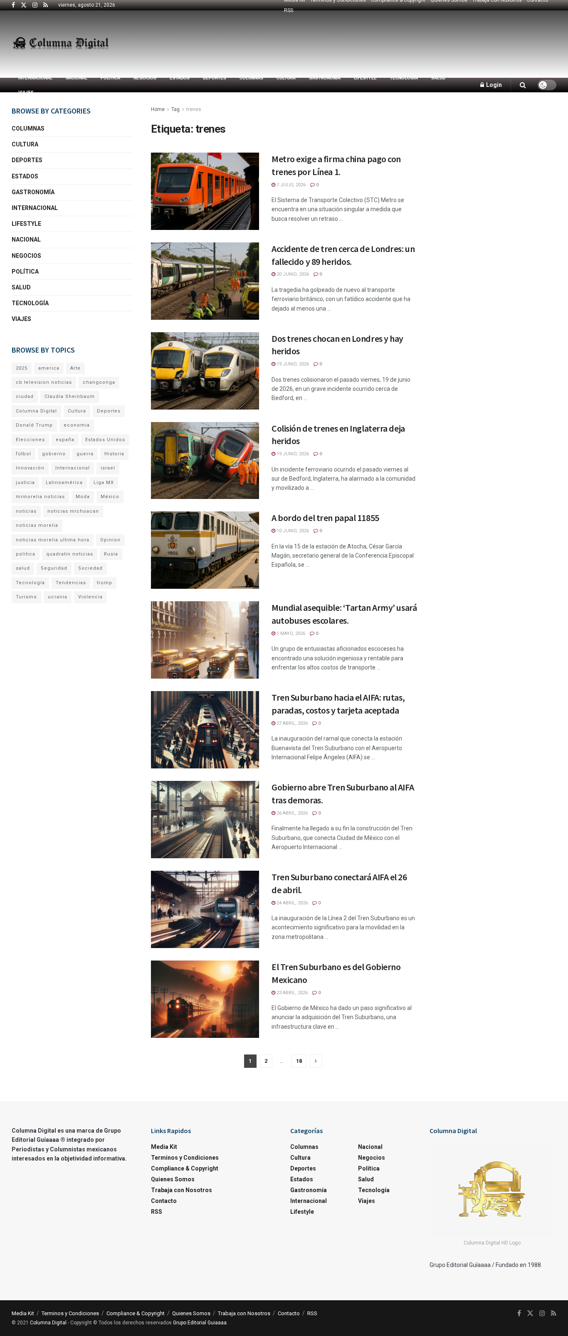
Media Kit (164, 1146)
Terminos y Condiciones (185, 1157)
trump (104, 582)
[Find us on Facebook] (13, 5)
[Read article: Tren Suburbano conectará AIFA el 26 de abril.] (205, 909)
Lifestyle (365, 78)
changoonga (99, 382)
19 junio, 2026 (292, 364)
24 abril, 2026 (291, 903)
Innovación (30, 468)
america (48, 368)
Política (110, 78)
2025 (21, 368)
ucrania (57, 597)
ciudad (25, 396)
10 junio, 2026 (292, 530)
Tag (175, 109)
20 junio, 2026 (292, 274)
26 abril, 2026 (291, 813)
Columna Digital (36, 411)
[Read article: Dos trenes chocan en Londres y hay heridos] (205, 371)
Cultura (286, 78)
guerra (85, 454)
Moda (83, 496)
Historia (114, 454)
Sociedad (90, 568)
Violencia (90, 597)
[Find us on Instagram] (34, 5)
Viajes (26, 92)
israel (108, 468)
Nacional (76, 78)
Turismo (26, 597)
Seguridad (54, 568)
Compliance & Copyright (184, 1168)
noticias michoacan (73, 511)
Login (493, 84)
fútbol (23, 454)
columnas (251, 78)
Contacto (164, 1201)
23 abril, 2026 (291, 992)
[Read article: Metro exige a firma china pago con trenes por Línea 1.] (205, 191)
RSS (288, 10)
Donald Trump (34, 425)
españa (65, 439)
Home (158, 109)
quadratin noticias (69, 554)
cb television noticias (44, 382)
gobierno (54, 454)
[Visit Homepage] (60, 44)
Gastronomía (325, 78)
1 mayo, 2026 (290, 633)
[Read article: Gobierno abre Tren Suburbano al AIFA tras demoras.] (205, 819)
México (110, 496)
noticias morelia (37, 525)
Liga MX (104, 482)
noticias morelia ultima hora (52, 540)
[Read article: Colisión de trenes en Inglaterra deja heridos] (205, 460)
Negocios (144, 78)
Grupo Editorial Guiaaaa (200, 1323)
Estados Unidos (105, 439)
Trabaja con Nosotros (181, 1190)
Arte (75, 368)
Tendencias (71, 582)
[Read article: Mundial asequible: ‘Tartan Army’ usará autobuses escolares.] (205, 640)
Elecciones (30, 439)
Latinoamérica (64, 482)
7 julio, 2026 (290, 185)
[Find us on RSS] (45, 5)
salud (23, 568)
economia (77, 425)
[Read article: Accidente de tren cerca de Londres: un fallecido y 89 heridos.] (205, 281)
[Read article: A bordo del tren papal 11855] (205, 550)
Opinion (110, 540)
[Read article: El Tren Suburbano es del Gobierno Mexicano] (205, 999)
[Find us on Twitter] (24, 5)
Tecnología (404, 78)
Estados (180, 78)
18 (299, 1061)
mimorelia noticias (40, 496)
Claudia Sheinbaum (69, 396)
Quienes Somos (173, 1179)
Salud (438, 78)
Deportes (214, 78)
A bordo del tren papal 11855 (325, 518)
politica (25, 554)
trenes (193, 109)
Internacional (35, 78)
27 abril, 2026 (291, 723)
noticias (26, 511)
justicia (25, 482)
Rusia (111, 554)
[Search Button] (523, 85)
